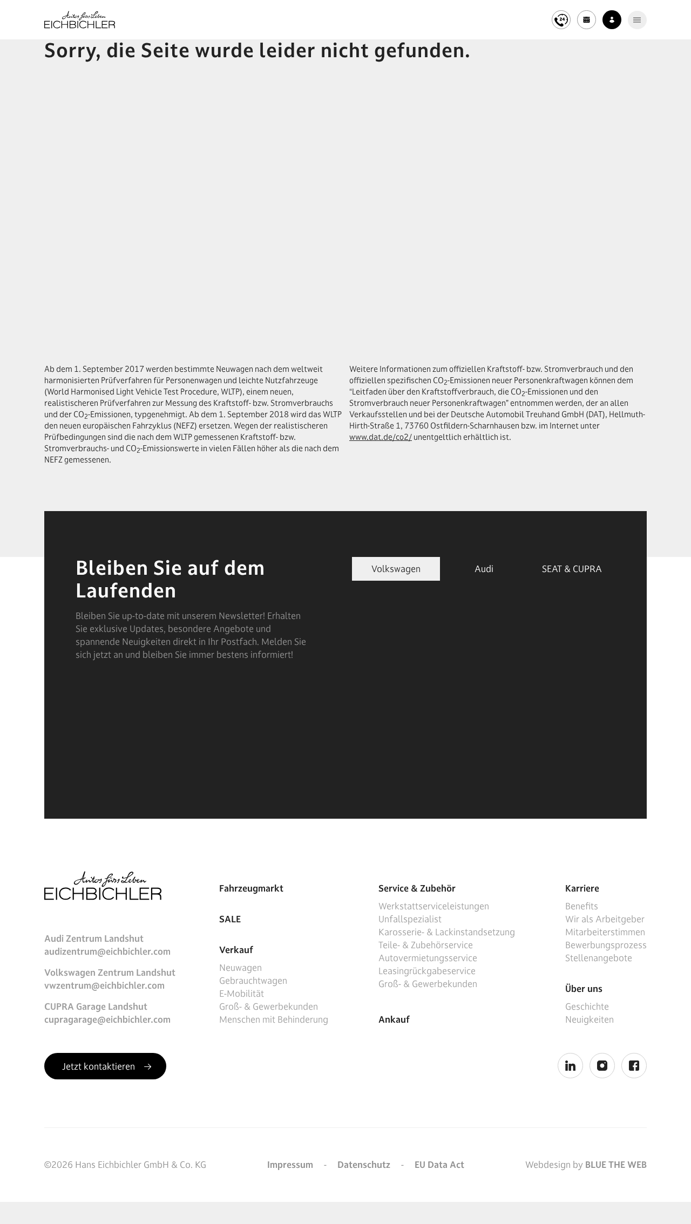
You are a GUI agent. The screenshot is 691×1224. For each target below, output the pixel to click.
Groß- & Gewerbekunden (268, 1006)
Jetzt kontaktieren (99, 1066)
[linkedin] (570, 1065)
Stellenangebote (598, 958)
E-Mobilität (241, 993)
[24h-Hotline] (561, 19)
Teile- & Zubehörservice (425, 945)
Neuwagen (240, 968)
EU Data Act (439, 1165)
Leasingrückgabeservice (427, 971)
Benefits (581, 906)
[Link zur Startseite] (79, 20)
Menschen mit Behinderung (273, 1019)
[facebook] (634, 1065)
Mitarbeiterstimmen (605, 932)
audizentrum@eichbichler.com (107, 951)
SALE (230, 919)
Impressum (290, 1165)
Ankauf (394, 1019)
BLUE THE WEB (616, 1165)
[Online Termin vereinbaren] (586, 19)
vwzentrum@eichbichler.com (104, 985)
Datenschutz (363, 1165)
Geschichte (587, 1006)
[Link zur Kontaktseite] (611, 19)
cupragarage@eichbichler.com (107, 1019)
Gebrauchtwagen (253, 981)
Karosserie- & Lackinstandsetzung (446, 932)
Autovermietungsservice (427, 958)
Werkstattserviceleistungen (433, 906)
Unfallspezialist (410, 919)
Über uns (583, 989)
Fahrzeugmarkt (251, 888)
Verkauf (236, 950)
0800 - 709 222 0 (389, 11)
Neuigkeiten (589, 1019)
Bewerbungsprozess (606, 945)
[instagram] (602, 1065)
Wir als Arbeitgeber (605, 919)
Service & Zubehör (417, 888)
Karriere (582, 888)
